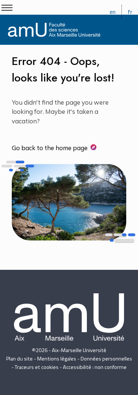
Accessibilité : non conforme (95, 367)
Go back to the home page (50, 148)
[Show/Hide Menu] (7, 8)
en (113, 11)
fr (130, 11)
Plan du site (19, 359)
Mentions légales (56, 359)
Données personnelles (106, 359)
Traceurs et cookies (37, 367)
